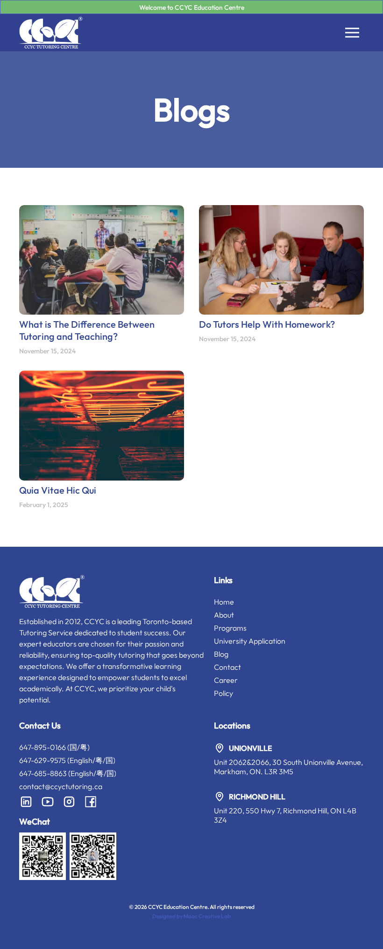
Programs (230, 628)
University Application (249, 641)
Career (226, 680)
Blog (221, 654)
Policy (223, 693)
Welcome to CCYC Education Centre (191, 7)
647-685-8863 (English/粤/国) (67, 773)
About (224, 614)
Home (224, 601)
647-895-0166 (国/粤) (54, 747)
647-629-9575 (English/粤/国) (67, 760)
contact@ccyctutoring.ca (60, 786)
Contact (227, 667)
